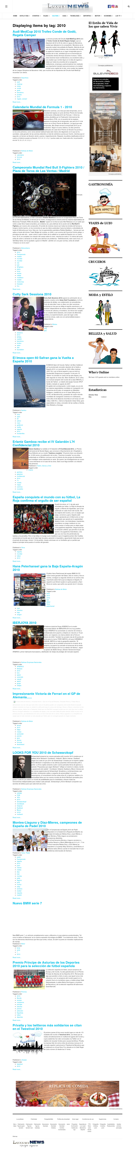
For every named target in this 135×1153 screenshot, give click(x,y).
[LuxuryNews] (67, 6)
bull (18, 265)
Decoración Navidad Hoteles (53, 1126)
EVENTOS (36, 16)
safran (19, 421)
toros (18, 271)
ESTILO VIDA (24, 16)
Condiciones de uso (88, 1119)
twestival (20, 1064)
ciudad (19, 891)
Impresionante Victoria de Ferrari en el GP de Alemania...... (46, 695)
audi (18, 82)
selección (20, 1011)
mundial (19, 258)
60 (18, 419)
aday (18, 886)
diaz (18, 872)
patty (18, 878)
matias (19, 870)
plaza (18, 269)
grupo (19, 683)
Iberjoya (19, 669)
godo (18, 90)
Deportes (87, 16)
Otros (23, 547)
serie (18, 950)
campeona (20, 1002)
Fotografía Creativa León (103, 1126)
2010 (18, 97)
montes (19, 876)
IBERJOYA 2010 (24, 622)
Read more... (17, 102)
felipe (18, 730)
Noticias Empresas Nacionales (31, 662)
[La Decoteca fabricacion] (105, 106)
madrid (19, 256)
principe (19, 1004)
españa (19, 429)
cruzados (20, 489)
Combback (20, 804)
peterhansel (50, 606)
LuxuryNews (20, 1119)
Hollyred (19, 806)
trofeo (19, 86)
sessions (20, 333)
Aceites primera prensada (119, 1126)
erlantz (30, 470)
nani (18, 608)
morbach (20, 814)
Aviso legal (75, 1119)
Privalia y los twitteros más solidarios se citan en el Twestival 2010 (47, 1027)
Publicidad (34, 1119)
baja (18, 612)
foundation (20, 349)
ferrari (19, 725)
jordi (18, 882)
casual (19, 679)
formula (19, 157)
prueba (19, 94)
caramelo (20, 677)
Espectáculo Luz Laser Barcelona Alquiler (82, 1126)
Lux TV (118, 16)
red (18, 263)
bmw (48, 593)
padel (19, 857)
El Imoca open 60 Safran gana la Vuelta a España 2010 (43, 359)
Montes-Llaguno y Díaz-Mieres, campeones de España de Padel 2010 (47, 824)
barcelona (20, 92)
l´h (18, 480)
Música (54, 324)
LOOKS (19, 793)
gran (18, 738)
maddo (19, 280)
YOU (18, 797)
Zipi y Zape (14, 1125)
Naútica (23, 410)
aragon (19, 614)
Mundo (19, 998)
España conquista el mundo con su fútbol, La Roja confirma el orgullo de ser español (46, 499)
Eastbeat (20, 808)
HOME (15, 16)
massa (19, 732)
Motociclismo (25, 248)
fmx (18, 286)
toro (18, 673)
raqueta (19, 893)
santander (20, 734)
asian (18, 345)
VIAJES (46, 16)
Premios (24, 992)
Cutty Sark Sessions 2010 (32, 294)
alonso (19, 740)
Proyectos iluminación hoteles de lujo (74, 1126)
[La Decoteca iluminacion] (105, 132)
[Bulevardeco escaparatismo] (105, 79)
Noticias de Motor (27, 151)
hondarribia (20, 433)
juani (18, 865)
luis (48, 600)
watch (19, 675)
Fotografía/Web (48, 1119)
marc (18, 423)
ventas (19, 273)
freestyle (20, 284)
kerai (68, 1124)
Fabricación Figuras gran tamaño (21, 1126)
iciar (18, 874)
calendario (20, 155)
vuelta (19, 427)
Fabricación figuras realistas (37, 1126)
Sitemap (15, 1136)
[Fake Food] (67, 1093)
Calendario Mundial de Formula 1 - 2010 (42, 107)
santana (19, 889)
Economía (108, 16)
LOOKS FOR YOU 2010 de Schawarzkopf (43, 752)
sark (45, 330)
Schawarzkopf (21, 802)
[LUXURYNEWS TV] (116, 6)
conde (19, 88)
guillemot (20, 425)
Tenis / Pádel (25, 853)
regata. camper (22, 99)
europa (19, 1000)
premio (19, 736)
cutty (45, 328)
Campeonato (21, 254)
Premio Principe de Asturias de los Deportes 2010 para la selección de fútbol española (46, 964)
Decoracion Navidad (45, 1125)
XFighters (20, 267)
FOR (18, 795)
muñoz (19, 884)
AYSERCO (20, 666)
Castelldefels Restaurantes (111, 1125)
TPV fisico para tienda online (89, 1127)
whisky (19, 337)
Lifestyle (24, 1060)
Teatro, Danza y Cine (44, 466)
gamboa (19, 472)
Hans (48, 604)
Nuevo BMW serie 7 (27, 903)
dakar (48, 602)
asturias (19, 1006)
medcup (19, 84)
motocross (20, 282)
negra (19, 485)
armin (19, 812)
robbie (19, 275)
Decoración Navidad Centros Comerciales (61, 1126)
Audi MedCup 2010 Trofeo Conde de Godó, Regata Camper (44, 33)
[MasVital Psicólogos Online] (105, 158)
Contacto (116, 1119)
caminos (19, 487)
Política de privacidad (63, 1119)
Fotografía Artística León (96, 1126)
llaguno (19, 880)
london (19, 343)
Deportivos (24, 78)
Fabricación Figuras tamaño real (29, 1126)
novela (19, 482)
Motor (97, 16)
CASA (64, 16)
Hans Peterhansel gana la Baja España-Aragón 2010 (48, 568)
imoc (18, 414)
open (18, 416)
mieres (19, 868)
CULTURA (55, 16)
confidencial (21, 476)
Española (20, 1013)
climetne (19, 610)
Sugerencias (102, 1119)
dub (18, 347)
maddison (20, 277)
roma (48, 598)
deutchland (20, 744)
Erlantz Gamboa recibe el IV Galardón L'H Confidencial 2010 (44, 443)
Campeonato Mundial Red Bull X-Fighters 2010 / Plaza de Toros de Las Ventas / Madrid (48, 169)
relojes (19, 685)
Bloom (19, 810)
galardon (20, 474)
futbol (19, 556)
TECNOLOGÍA (75, 16)
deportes (20, 1017)
